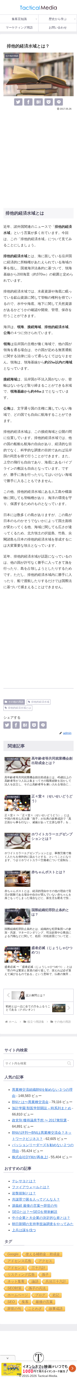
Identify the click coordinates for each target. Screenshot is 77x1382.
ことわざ (35, 1308)
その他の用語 (16, 701)
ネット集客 (16, 1281)
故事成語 (56, 1308)
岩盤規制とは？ (24, 1193)
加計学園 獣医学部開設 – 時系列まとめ (41, 1108)
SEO (11, 1302)
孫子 (45, 1274)
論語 (35, 1281)
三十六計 (38, 1268)
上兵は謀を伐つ (24, 1230)
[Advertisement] (38, 159)
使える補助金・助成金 (43, 1254)
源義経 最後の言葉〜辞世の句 (34, 1205)
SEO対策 (14, 1288)
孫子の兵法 (37, 1288)
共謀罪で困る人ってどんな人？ (36, 1199)
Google (13, 1254)
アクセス (45, 1261)
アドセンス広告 (19, 1261)
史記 (55, 1295)
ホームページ (17, 1295)
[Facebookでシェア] (28, 102)
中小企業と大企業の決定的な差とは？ (41, 1218)
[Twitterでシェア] (18, 102)
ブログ (40, 1295)
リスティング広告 (21, 1274)
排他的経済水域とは (19, 707)
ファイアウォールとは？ (31, 1187)
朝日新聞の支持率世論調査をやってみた (43, 1224)
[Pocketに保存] (48, 102)
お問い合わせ (38, 1368)
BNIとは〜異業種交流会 (30, 1102)
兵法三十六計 (56, 1281)
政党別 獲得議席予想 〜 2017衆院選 (39, 1120)
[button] (69, 1063)
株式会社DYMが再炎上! (30, 1157)
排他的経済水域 (40, 701)
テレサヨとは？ (24, 1181)
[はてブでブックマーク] (38, 102)
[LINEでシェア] (59, 102)
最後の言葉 (44, 1302)
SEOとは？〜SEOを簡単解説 (34, 1212)
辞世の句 (14, 1308)
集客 (25, 1302)
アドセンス (16, 1268)
